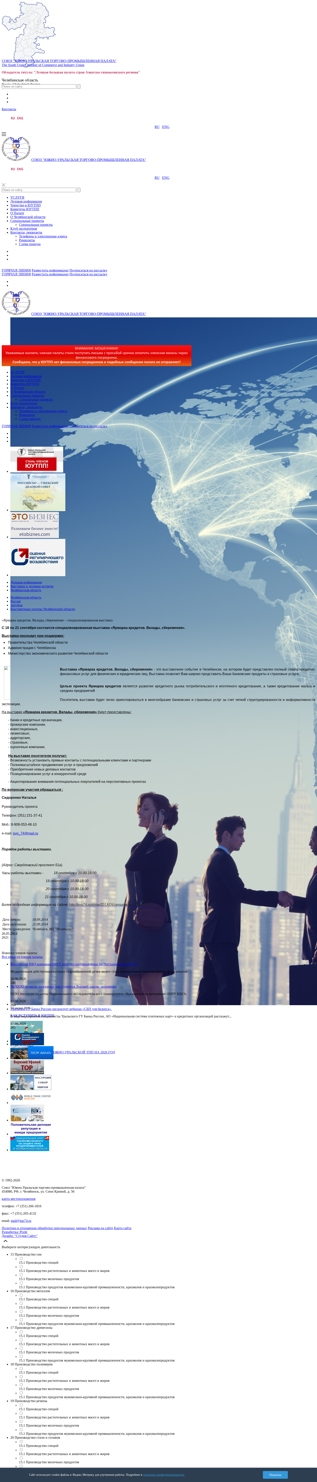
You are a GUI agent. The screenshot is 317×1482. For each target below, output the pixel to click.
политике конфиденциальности (163, 1474)
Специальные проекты (27, 221)
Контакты (9, 109)
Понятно (275, 1475)
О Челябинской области (28, 217)
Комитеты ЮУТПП (24, 209)
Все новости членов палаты (22, 957)
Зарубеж (16, 605)
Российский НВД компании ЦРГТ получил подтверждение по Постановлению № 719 (74, 964)
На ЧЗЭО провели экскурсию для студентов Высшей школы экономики (63, 986)
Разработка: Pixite (14, 1232)
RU (157, 127)
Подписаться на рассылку (88, 270)
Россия (15, 601)
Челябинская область (25, 590)
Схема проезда (30, 244)
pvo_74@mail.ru (25, 833)
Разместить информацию (50, 270)
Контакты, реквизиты (26, 232)
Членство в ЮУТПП (25, 205)
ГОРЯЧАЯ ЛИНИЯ (16, 270)
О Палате (17, 213)
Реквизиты (27, 240)
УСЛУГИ (17, 197)
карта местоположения (18, 1199)
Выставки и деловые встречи (31, 586)
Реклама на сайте (100, 1228)
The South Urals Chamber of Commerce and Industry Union (43, 65)
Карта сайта (122, 1228)
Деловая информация (26, 201)
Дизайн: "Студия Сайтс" (20, 1236)
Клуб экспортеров (23, 228)
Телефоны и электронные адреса (43, 236)
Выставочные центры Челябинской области (42, 609)
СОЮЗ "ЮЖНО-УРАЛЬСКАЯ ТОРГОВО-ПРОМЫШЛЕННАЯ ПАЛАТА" (59, 61)
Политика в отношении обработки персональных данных (44, 1228)
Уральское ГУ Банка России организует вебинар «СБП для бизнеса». (61, 1009)
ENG (165, 127)
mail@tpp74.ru (21, 1221)
